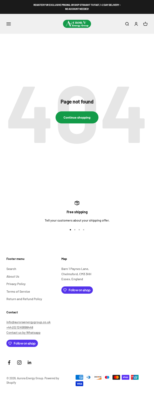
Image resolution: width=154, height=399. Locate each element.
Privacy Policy (16, 284)
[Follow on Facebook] (9, 362)
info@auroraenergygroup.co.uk (28, 322)
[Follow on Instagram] (19, 362)
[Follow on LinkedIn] (29, 362)
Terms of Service (18, 291)
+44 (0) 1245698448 (19, 327)
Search (11, 269)
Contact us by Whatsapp (23, 332)
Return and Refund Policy (24, 299)
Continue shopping (77, 117)
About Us (12, 276)
